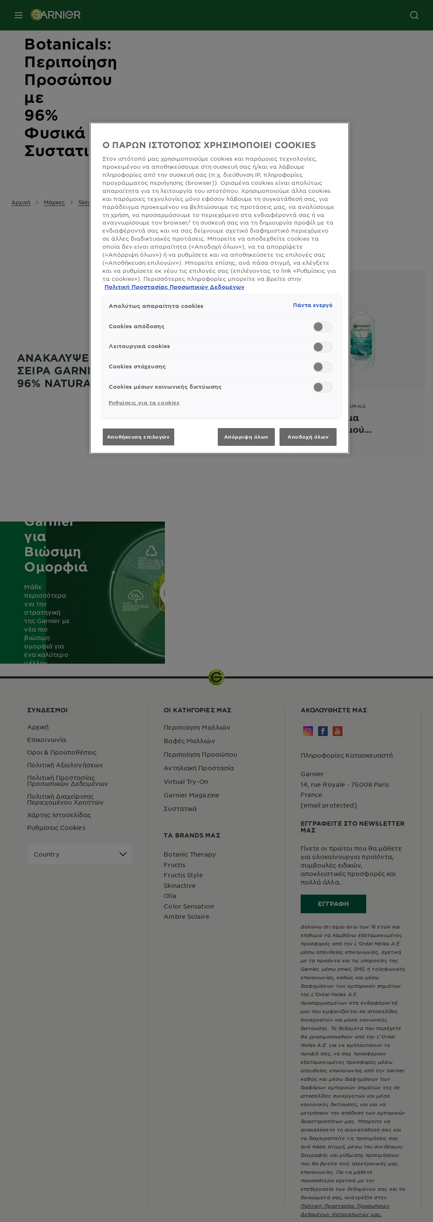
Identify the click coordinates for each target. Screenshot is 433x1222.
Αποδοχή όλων (308, 436)
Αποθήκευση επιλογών (138, 436)
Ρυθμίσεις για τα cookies (144, 402)
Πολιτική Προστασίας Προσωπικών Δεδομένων (174, 286)
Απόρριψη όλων (246, 436)
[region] (219, 288)
